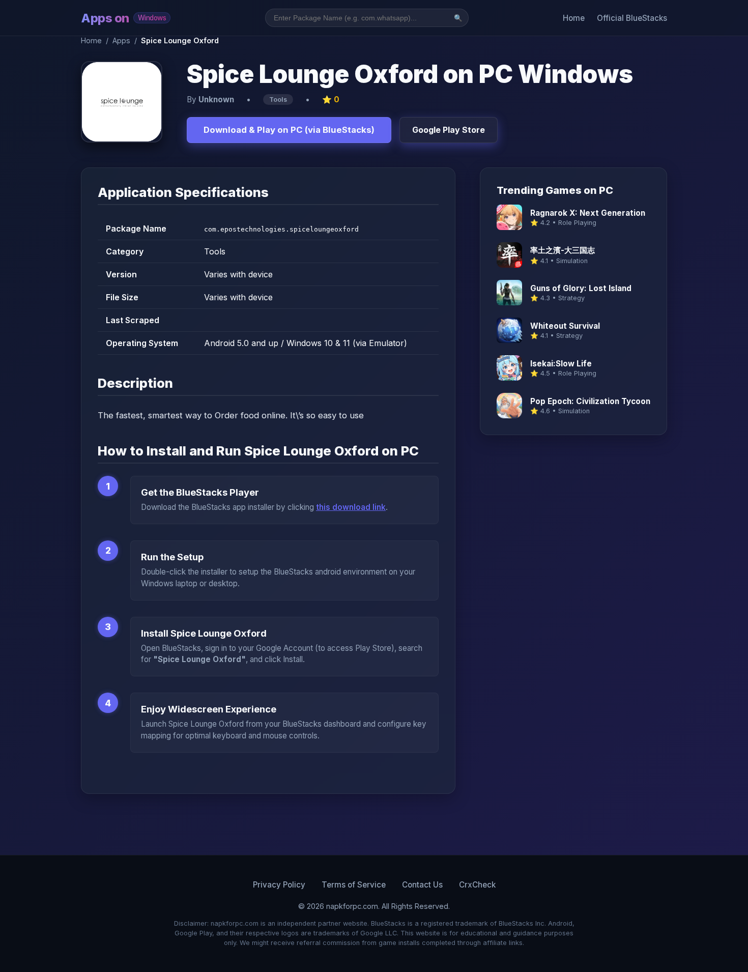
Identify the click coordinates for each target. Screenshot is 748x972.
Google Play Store (448, 130)
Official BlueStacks (632, 18)
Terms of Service (354, 885)
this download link (351, 507)
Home (574, 18)
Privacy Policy (279, 885)
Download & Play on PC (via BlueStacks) (289, 130)
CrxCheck (477, 885)
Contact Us (422, 885)
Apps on (123, 18)
